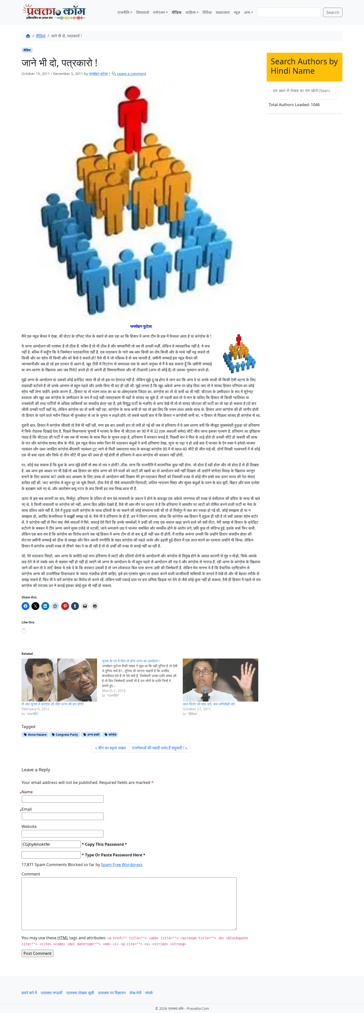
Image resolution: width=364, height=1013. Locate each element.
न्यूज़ (237, 12)
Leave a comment (131, 73)
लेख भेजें (135, 992)
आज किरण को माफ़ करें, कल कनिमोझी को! (209, 704)
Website (29, 826)
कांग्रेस (112, 734)
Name (27, 792)
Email (27, 809)
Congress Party (66, 734)
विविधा (207, 12)
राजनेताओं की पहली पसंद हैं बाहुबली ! (158, 748)
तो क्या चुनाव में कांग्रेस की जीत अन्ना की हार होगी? (53, 704)
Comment (31, 874)
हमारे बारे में (29, 992)
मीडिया (177, 12)
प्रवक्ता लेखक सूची (80, 992)
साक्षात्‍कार (223, 12)
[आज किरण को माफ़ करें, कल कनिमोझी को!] (220, 680)
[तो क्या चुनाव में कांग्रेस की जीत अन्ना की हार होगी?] (59, 680)
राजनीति (123, 12)
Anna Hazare (37, 734)
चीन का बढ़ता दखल (112, 748)
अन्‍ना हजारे (93, 734)
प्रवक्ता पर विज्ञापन (112, 992)
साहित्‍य (190, 12)
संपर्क (149, 992)
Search (332, 12)
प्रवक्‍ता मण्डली (51, 992)
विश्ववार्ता (142, 12)
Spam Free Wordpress (122, 864)
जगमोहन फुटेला (98, 73)
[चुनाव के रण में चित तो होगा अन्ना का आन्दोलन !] (142, 678)
